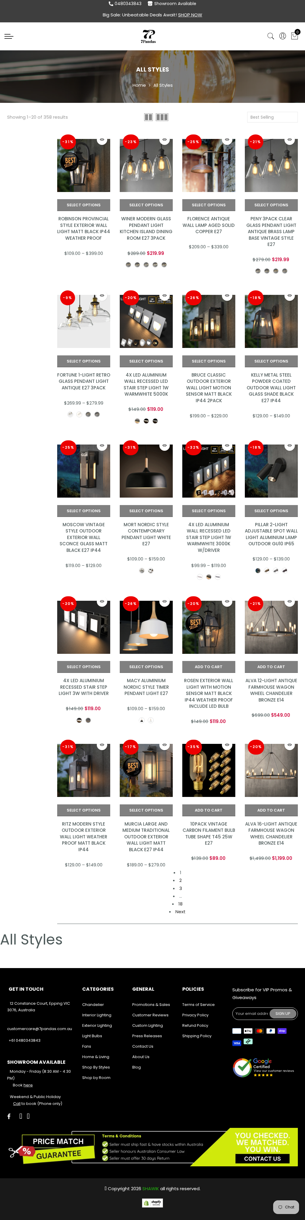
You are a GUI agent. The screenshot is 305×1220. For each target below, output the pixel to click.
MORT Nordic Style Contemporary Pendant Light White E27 (146, 534)
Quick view (102, 139)
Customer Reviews (150, 1015)
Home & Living (95, 1057)
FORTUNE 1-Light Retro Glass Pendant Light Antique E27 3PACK (83, 381)
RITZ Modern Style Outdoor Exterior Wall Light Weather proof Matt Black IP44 (83, 837)
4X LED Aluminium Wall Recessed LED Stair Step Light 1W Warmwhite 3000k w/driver (208, 537)
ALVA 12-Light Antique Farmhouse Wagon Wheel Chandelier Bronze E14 (271, 690)
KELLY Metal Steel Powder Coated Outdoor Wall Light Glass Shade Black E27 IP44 (271, 388)
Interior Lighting (96, 1015)
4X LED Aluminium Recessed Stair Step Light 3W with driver (84, 686)
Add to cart (208, 667)
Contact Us (142, 1046)
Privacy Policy (195, 1015)
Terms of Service (198, 1004)
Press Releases (147, 1036)
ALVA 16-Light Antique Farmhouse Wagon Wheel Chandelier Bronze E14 (271, 833)
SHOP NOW (190, 15)
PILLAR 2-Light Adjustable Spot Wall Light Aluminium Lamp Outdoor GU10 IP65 (271, 534)
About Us (141, 1057)
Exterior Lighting (97, 1025)
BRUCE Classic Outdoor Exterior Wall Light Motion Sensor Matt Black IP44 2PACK (209, 388)
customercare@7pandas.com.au (39, 1029)
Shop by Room (96, 1077)
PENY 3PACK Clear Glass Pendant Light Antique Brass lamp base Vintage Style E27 (271, 231)
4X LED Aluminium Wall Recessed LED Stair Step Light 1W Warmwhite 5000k (146, 384)
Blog (136, 1067)
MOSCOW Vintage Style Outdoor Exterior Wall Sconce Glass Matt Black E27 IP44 (84, 537)
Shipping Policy (196, 1036)
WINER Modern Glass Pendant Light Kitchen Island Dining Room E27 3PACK (146, 228)
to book (24, 1103)
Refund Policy (195, 1025)
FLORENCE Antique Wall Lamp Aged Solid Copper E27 (209, 225)
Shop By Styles (96, 1067)
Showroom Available (175, 4)
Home (139, 85)
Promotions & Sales (151, 1004)
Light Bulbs (92, 1036)
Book (23, 1085)
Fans (86, 1046)
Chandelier (93, 1004)
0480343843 (128, 4)
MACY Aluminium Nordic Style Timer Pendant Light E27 (146, 686)
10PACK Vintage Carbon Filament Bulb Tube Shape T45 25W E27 (209, 833)
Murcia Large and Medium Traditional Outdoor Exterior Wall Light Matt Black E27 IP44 (146, 837)
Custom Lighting (147, 1025)
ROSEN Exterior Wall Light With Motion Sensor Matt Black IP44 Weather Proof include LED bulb (208, 693)
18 (180, 904)
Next (180, 911)
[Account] (282, 36)
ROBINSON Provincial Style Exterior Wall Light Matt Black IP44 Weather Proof (83, 228)
